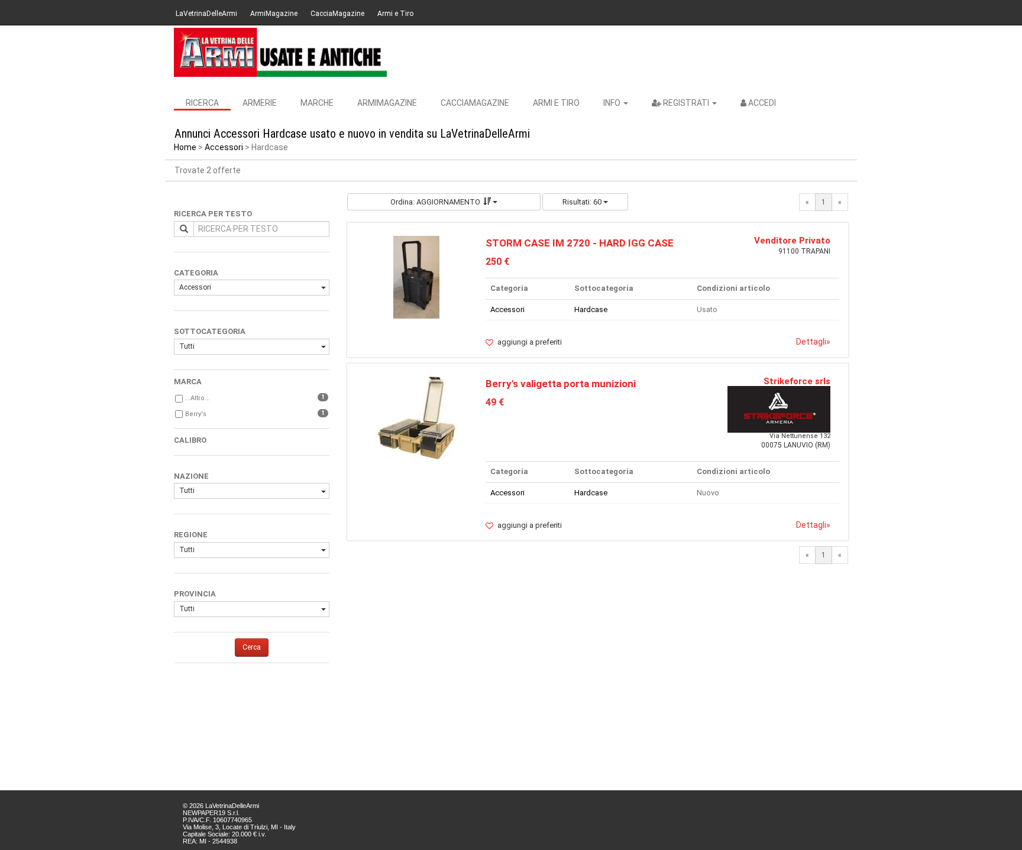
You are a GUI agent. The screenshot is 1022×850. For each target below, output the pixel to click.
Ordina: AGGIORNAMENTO (435, 201)
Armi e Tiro (395, 13)
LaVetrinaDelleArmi (206, 13)
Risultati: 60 (582, 201)
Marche (317, 103)
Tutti (187, 346)
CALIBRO (190, 440)
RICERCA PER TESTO (213, 213)
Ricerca (202, 103)
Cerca (251, 647)
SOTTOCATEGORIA (209, 331)
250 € (497, 261)
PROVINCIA (195, 593)
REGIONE (191, 534)
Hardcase (590, 309)
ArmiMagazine (273, 13)
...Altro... (197, 398)
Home (185, 147)
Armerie (259, 103)
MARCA (188, 381)
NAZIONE (191, 476)
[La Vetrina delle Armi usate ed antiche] (280, 52)
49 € (495, 402)
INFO (612, 103)
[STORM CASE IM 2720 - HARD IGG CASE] (416, 276)
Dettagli (813, 341)
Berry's (195, 414)
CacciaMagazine (337, 13)
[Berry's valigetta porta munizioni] (416, 417)
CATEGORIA (196, 272)
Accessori (224, 147)
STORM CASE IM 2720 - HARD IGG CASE (580, 243)
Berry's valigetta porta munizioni (561, 384)
